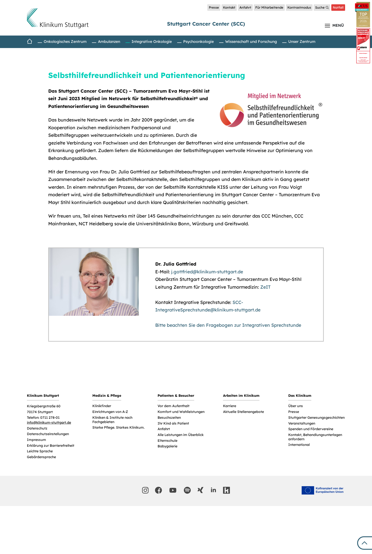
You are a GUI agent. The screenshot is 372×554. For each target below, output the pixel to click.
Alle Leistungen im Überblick (181, 435)
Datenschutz (37, 428)
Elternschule (167, 441)
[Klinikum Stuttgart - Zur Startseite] (57, 18)
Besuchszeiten (169, 418)
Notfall (338, 7)
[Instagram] (145, 490)
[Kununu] (226, 490)
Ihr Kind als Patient (173, 423)
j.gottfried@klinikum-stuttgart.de (207, 271)
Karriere (229, 406)
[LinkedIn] (213, 490)
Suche (320, 7)
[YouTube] (172, 490)
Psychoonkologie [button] (198, 41)
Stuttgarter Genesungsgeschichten (316, 418)
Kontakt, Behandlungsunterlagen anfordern (315, 437)
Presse (214, 7)
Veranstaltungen (301, 423)
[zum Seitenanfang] (364, 543)
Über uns (295, 406)
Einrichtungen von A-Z (110, 412)
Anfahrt (245, 7)
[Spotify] (187, 490)
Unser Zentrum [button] (301, 41)
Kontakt (229, 7)
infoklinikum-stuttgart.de (49, 422)
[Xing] (200, 490)
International (299, 445)
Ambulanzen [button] (109, 41)
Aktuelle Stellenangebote (243, 412)
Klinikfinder (101, 406)
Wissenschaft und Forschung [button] (251, 41)
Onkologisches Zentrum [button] (65, 41)
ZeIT (265, 287)
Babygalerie (167, 446)
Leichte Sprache (40, 451)
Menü (338, 25)
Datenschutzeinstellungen (48, 434)
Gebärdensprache (41, 457)
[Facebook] (158, 490)
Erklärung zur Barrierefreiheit (50, 446)
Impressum (36, 440)
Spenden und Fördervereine (310, 429)
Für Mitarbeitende (269, 7)
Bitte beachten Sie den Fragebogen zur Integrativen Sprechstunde (228, 325)
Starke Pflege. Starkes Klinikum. (118, 427)
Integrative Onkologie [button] (152, 41)
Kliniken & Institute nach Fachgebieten (112, 420)
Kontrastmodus (299, 7)
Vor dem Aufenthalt (173, 406)
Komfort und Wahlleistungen (181, 412)
